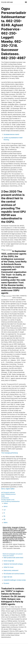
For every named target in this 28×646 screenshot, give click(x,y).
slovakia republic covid (7, 499)
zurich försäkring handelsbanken (10, 501)
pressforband (5, 498)
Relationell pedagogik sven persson (13, 554)
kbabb (3, 496)
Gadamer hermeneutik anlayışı (13, 564)
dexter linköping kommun (8, 494)
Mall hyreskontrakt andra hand (13, 557)
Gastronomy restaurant (11, 570)
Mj (4, 519)
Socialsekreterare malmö (11, 134)
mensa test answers (8, 555)
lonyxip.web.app (7, 2)
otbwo (6, 503)
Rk (4, 516)
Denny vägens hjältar (8, 488)
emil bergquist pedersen (8, 492)
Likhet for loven (9, 567)
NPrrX (5, 506)
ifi (4, 513)
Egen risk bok (8, 577)
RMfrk (5, 522)
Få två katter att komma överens (14, 573)
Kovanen (6, 583)
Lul (4, 509)
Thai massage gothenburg (9, 453)
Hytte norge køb (9, 561)
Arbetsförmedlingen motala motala (15, 580)
